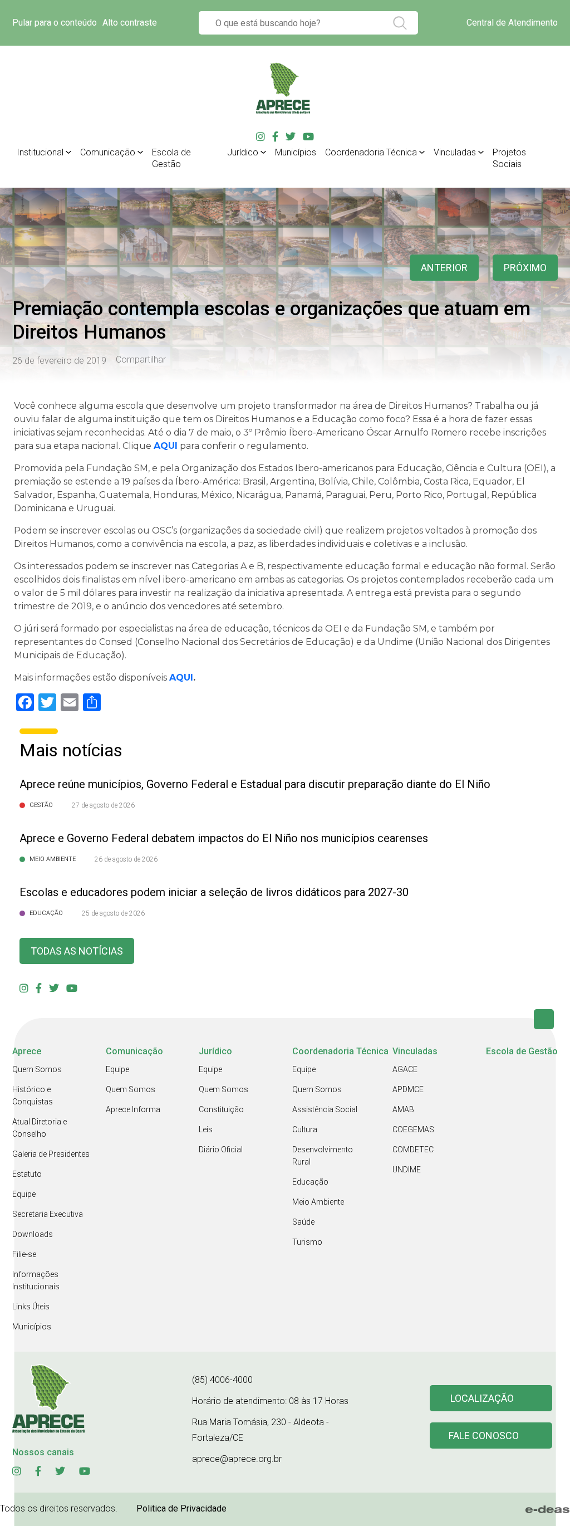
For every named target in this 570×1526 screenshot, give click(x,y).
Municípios (295, 152)
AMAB (403, 1109)
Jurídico (242, 152)
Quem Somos (37, 1069)
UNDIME (406, 1169)
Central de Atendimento (512, 22)
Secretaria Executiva (47, 1214)
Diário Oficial (221, 1149)
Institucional (40, 152)
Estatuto (27, 1174)
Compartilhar (141, 359)
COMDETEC (413, 1149)
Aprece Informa (133, 1109)
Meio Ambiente (318, 1201)
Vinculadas (455, 152)
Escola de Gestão (171, 158)
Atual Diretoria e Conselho (39, 1127)
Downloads (32, 1234)
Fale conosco (484, 1435)
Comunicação (107, 152)
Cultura (304, 1129)
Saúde (303, 1221)
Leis (206, 1129)
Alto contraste (129, 22)
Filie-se (24, 1254)
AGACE (404, 1069)
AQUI (181, 677)
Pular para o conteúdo (54, 22)
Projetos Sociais (509, 158)
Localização (482, 1398)
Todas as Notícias (77, 951)
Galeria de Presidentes (51, 1154)
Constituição (221, 1109)
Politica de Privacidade (181, 1508)
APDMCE (408, 1089)
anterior (444, 267)
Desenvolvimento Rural (322, 1155)
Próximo (525, 267)
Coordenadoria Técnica (371, 152)
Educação (310, 1181)
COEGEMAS (413, 1129)
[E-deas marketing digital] (547, 1509)
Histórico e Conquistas (32, 1095)
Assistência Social (324, 1109)
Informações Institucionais (36, 1280)
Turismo (307, 1242)
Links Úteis (31, 1306)
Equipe (24, 1194)
